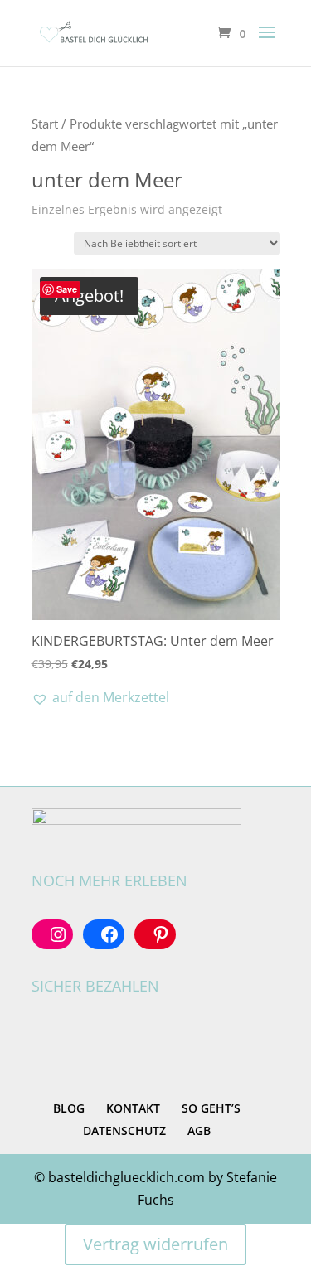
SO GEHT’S (211, 1108)
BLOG (69, 1108)
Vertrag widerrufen (155, 1244)
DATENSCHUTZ (124, 1130)
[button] (100, 697)
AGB (199, 1130)
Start (45, 123)
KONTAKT (133, 1108)
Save (66, 289)
